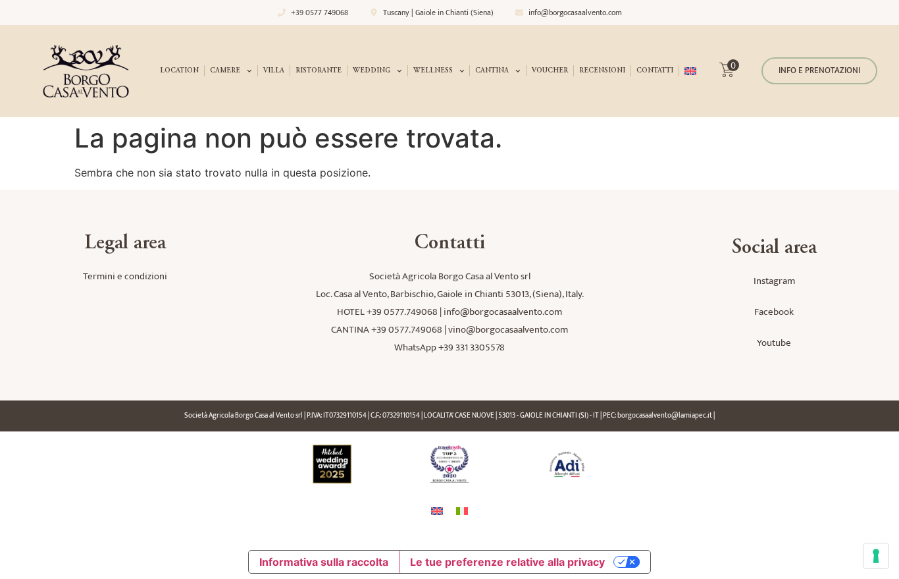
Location (179, 70)
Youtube (774, 343)
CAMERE (225, 70)
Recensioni (602, 70)
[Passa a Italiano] (462, 511)
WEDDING (371, 70)
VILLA (273, 70)
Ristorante (318, 70)
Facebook (774, 312)
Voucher (550, 70)
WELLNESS (433, 70)
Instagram (774, 281)
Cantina (492, 70)
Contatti (654, 70)
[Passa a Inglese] (690, 71)
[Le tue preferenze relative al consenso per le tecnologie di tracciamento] (875, 555)
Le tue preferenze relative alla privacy (507, 561)
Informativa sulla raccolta (323, 561)
